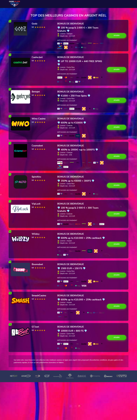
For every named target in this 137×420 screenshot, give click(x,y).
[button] (116, 35)
